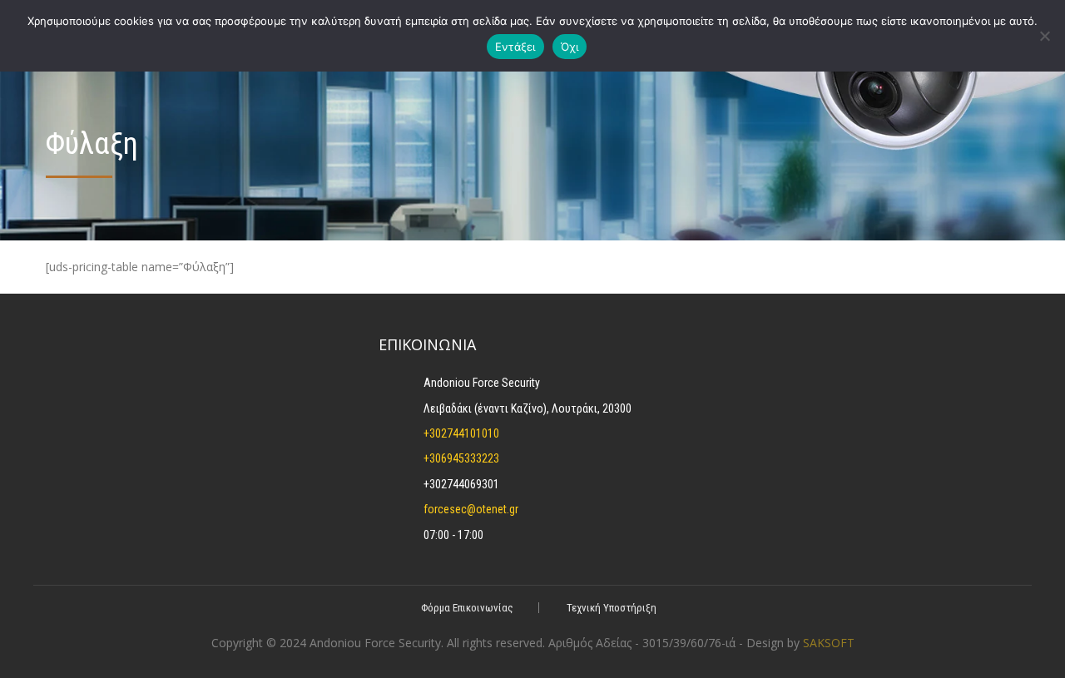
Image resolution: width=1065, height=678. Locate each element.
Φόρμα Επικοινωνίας (467, 607)
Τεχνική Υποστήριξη (611, 607)
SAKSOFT (828, 643)
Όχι (570, 46)
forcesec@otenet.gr (471, 509)
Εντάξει (515, 46)
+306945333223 (461, 458)
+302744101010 (461, 433)
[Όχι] (1044, 35)
